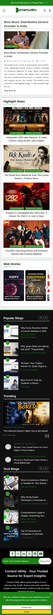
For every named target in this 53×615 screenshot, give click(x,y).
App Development (28, 335)
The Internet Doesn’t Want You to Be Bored (25, 431)
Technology (19, 427)
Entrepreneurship (37, 353)
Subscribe (45, 561)
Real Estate (19, 456)
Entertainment (16, 133)
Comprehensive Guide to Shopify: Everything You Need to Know (33, 515)
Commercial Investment (35, 456)
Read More (8, 91)
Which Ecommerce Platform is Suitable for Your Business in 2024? (34, 483)
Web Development (28, 487)
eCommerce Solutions (23, 444)
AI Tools (26, 387)
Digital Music (11, 46)
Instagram (7, 427)
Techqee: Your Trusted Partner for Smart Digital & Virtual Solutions (33, 366)
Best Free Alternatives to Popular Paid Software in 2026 (27, 3)
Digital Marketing (28, 519)
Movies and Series (34, 133)
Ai (21, 370)
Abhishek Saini (12, 61)
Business (25, 353)
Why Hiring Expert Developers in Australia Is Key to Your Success (33, 500)
